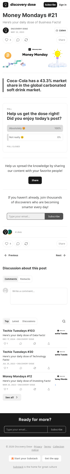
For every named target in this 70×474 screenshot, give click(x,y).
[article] (35, 337)
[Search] (63, 321)
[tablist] (17, 279)
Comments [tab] (11, 279)
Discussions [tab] (28, 321)
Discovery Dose (19, 29)
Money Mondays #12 (17, 376)
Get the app (52, 458)
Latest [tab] (15, 321)
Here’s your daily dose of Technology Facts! (24, 358)
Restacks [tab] (25, 279)
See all (9, 397)
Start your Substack (26, 458)
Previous (13, 255)
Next (59, 255)
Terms (47, 446)
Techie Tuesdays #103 (19, 330)
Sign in (63, 4)
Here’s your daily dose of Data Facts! (24, 335)
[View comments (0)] (18, 40)
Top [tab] (7, 321)
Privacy (38, 446)
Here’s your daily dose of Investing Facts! (27, 380)
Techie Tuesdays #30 (18, 352)
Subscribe (50, 4)
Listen (62, 30)
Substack (18, 466)
